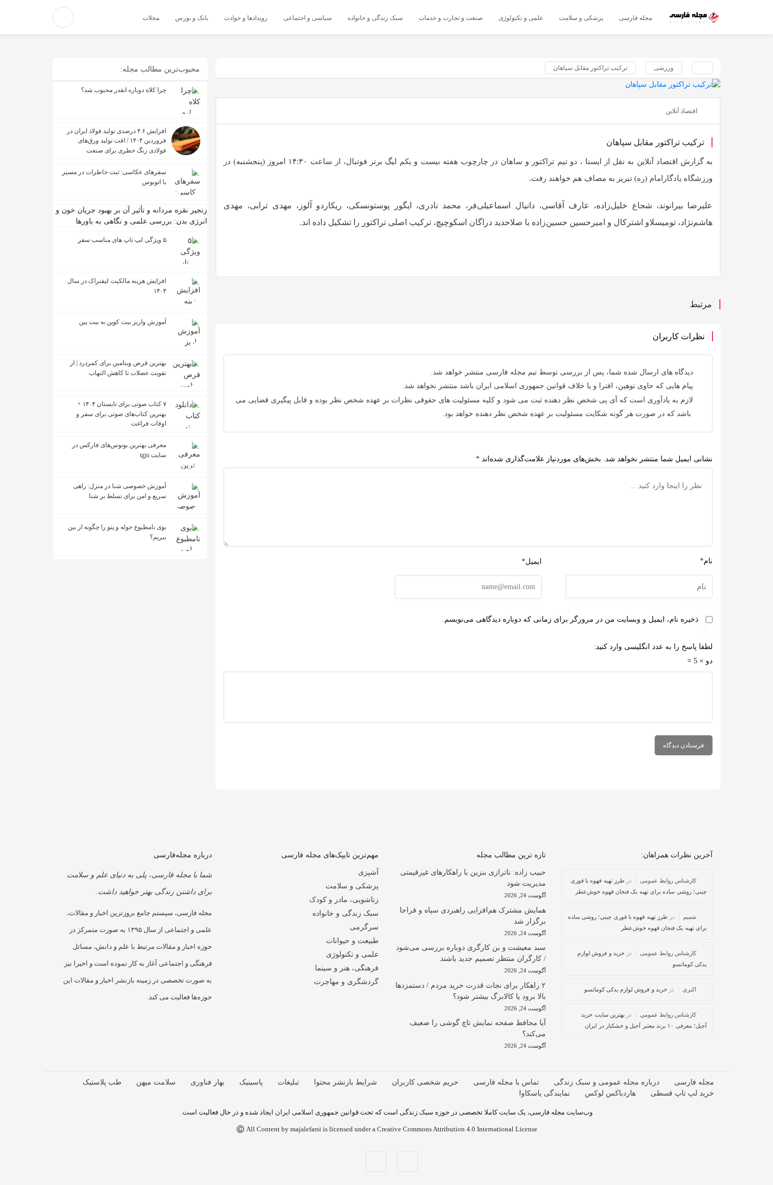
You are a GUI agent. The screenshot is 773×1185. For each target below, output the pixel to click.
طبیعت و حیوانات (352, 941)
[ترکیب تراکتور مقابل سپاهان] (468, 84)
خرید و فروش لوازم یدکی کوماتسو (626, 989)
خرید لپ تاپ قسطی (682, 1093)
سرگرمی (364, 927)
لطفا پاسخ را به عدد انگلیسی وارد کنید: (653, 647)
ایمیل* (532, 561)
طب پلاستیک (102, 1082)
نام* (706, 561)
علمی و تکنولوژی (352, 954)
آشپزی (368, 872)
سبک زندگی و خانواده (345, 913)
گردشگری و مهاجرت (346, 982)
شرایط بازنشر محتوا (345, 1082)
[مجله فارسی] (694, 17)
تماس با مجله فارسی (506, 1082)
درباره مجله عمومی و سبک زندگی (606, 1082)
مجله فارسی (694, 1082)
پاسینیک (251, 1082)
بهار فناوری (207, 1082)
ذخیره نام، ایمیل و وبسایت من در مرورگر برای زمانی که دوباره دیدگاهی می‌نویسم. (570, 619)
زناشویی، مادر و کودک (344, 900)
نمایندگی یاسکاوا (544, 1093)
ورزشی (664, 68)
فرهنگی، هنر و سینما (347, 968)
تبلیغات (288, 1082)
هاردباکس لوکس (610, 1093)
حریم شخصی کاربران (425, 1082)
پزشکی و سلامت (352, 886)
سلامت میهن (156, 1082)
